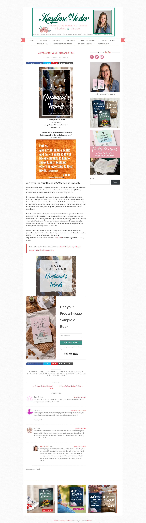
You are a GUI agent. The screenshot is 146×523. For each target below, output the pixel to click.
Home (31, 40)
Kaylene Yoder (50, 57)
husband (43, 374)
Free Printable (103, 44)
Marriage (77, 372)
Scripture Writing (85, 44)
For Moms (43, 40)
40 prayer (35, 374)
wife (58, 375)
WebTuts (89, 521)
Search (92, 178)
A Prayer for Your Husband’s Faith (71, 386)
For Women (70, 40)
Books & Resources (88, 40)
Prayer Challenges (108, 40)
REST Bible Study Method (63, 44)
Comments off (64, 57)
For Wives (56, 40)
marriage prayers (52, 374)
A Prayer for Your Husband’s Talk (56, 52)
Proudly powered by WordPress (63, 521)
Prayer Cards (42, 44)
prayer (62, 374)
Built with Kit (71, 354)
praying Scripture (71, 374)
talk (54, 375)
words (62, 375)
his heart (59, 238)
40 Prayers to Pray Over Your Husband (59, 372)
